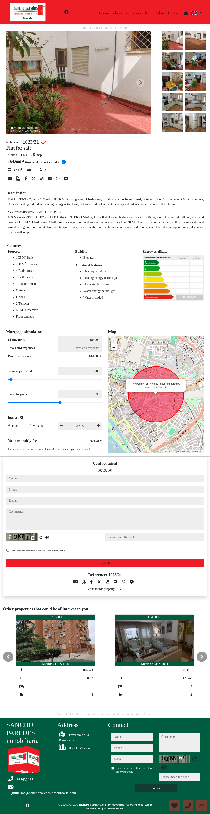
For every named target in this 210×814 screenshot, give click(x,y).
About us (119, 13)
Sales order (139, 13)
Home (104, 13)
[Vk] (50, 178)
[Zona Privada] (186, 13)
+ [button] (113, 341)
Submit (105, 563)
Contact (174, 13)
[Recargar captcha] (41, 537)
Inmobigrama (116, 808)
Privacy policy (116, 804)
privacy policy (58, 550)
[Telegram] (66, 178)
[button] (8, 657)
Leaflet (167, 451)
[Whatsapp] (58, 178)
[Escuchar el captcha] (47, 537)
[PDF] (18, 178)
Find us (158, 13)
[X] (34, 178)
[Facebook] (66, 12)
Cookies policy (135, 804)
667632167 (105, 470)
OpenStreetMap (182, 451)
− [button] (113, 347)
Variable (38, 425)
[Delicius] (42, 178)
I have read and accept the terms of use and (37, 550)
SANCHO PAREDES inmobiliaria (87, 804)
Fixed (15, 425)
